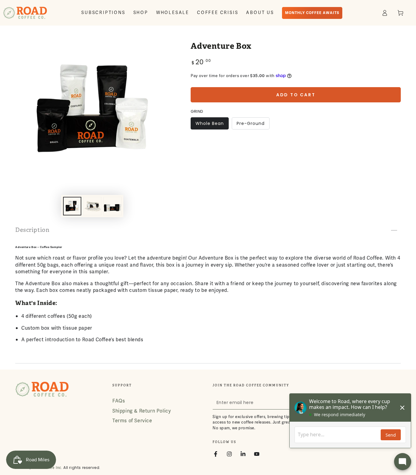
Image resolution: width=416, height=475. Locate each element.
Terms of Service (132, 421)
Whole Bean (209, 124)
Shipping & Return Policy (141, 411)
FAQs (118, 401)
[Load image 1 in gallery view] (72, 206)
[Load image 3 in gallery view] (112, 206)
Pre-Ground (250, 124)
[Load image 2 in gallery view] (92, 206)
